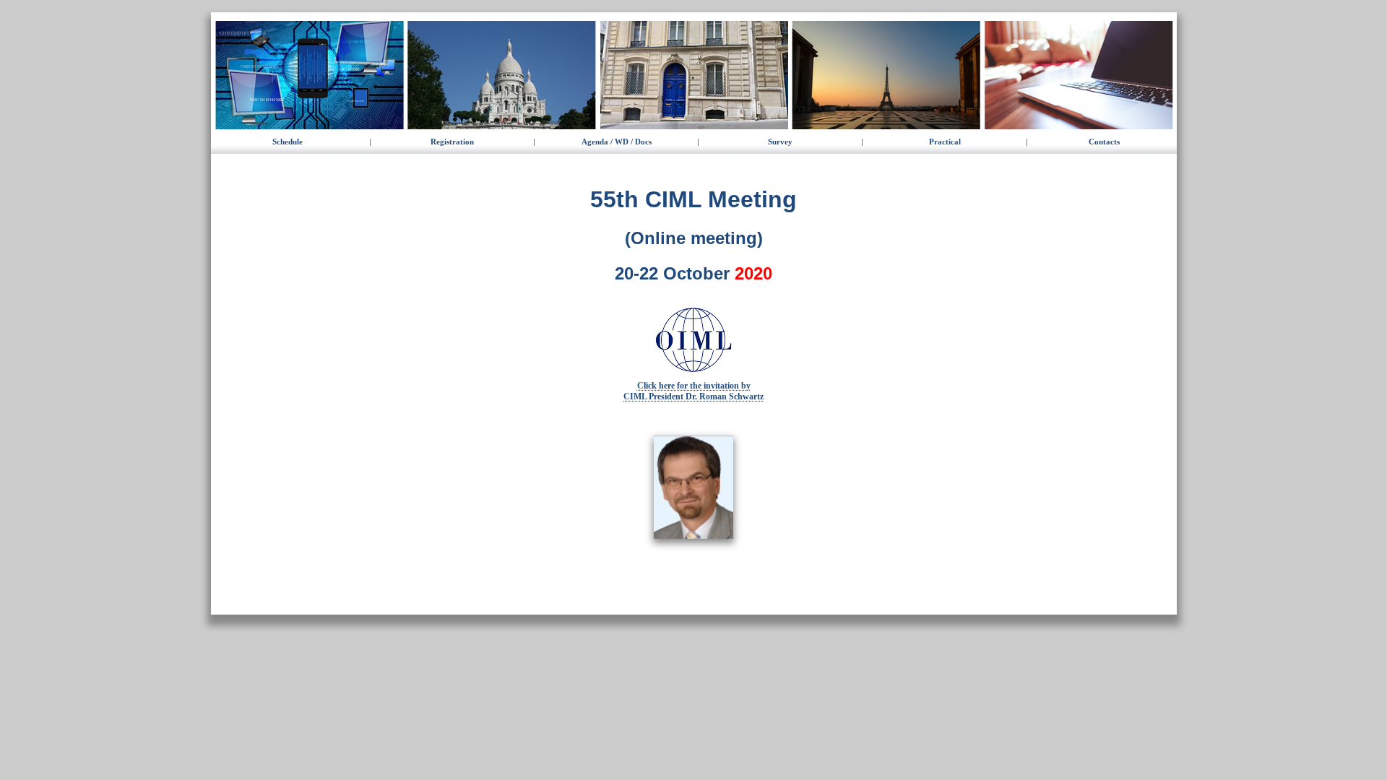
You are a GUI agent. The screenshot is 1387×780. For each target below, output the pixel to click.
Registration (452, 141)
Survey (780, 141)
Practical (945, 141)
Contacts (1104, 141)
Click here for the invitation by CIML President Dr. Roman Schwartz (693, 391)
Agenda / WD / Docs (617, 141)
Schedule (287, 141)
